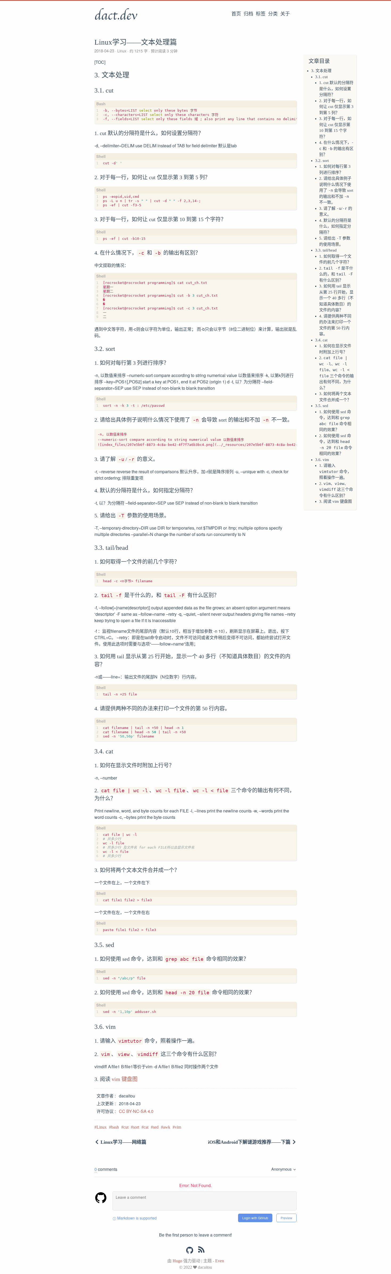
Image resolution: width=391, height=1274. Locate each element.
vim (178, 1127)
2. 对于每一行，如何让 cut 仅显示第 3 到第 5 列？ (336, 107)
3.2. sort (322, 160)
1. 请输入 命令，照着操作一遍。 (335, 471)
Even (219, 1261)
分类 (273, 13)
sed (156, 1127)
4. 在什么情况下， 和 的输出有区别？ (336, 148)
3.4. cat (321, 340)
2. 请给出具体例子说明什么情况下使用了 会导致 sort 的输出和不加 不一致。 (336, 190)
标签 (260, 13)
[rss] (201, 1251)
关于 (285, 13)
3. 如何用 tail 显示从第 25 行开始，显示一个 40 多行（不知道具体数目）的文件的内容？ (336, 298)
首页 (236, 13)
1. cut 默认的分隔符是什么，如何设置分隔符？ (336, 89)
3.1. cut (321, 77)
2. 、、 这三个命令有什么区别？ (336, 489)
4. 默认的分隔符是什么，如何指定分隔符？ (335, 226)
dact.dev (115, 15)
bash (115, 1127)
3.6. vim (322, 460)
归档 (248, 13)
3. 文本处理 (321, 71)
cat (146, 1127)
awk (166, 1127)
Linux (121, 50)
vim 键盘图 (342, 501)
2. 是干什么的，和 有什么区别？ (336, 274)
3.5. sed (321, 406)
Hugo (177, 1261)
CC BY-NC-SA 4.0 (136, 1111)
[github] (190, 1250)
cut (125, 1127)
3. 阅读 (325, 501)
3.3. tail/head (326, 250)
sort (136, 1127)
